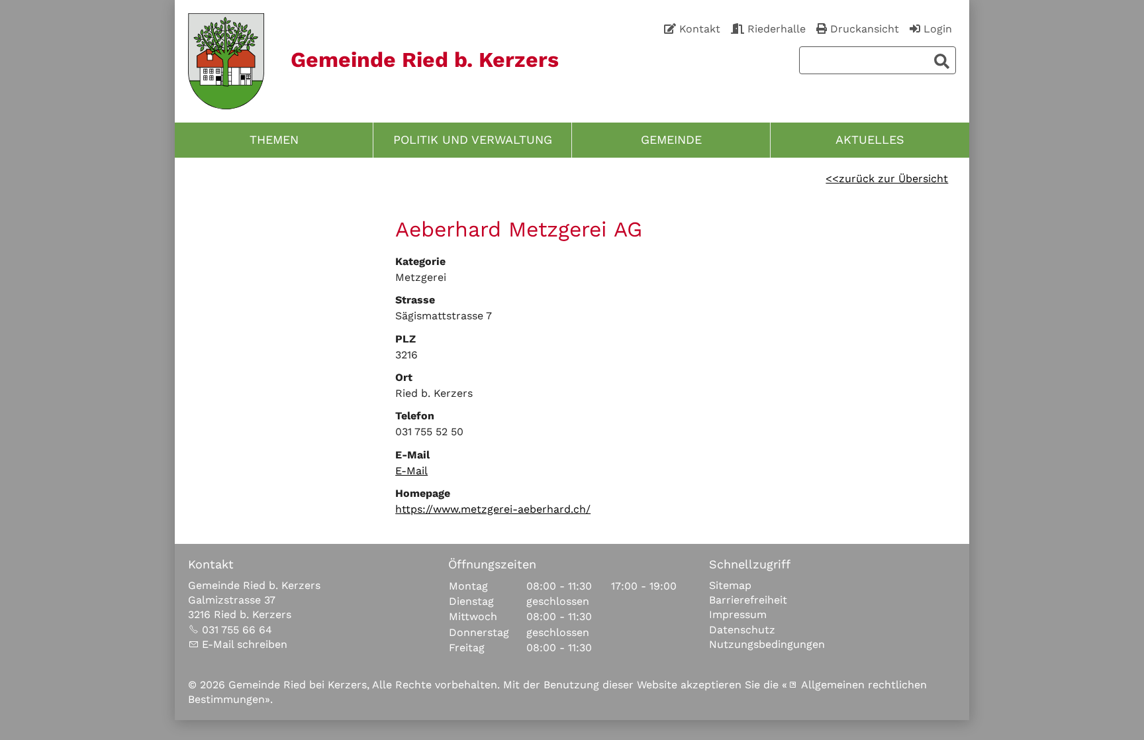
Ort (403, 377)
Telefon (414, 415)
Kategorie (420, 261)
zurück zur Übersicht (893, 178)
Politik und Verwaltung (472, 139)
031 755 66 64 (237, 629)
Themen (274, 139)
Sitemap (730, 585)
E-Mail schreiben (244, 644)
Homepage (422, 493)
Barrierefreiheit (748, 600)
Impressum (738, 614)
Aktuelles (869, 139)
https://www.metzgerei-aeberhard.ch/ (493, 509)
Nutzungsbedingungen (767, 644)
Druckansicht (864, 29)
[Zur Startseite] (226, 61)
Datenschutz (742, 629)
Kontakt (699, 29)
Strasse (415, 299)
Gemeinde (671, 139)
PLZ (405, 339)
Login (938, 29)
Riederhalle (776, 29)
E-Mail (412, 455)
